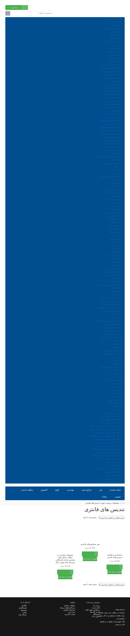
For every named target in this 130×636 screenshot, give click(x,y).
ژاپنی (114, 252)
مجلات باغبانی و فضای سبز (105, 432)
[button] (114, 574)
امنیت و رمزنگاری (109, 301)
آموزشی (115, 387)
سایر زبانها (112, 255)
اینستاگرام (23, 608)
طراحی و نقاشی (110, 29)
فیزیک (114, 173)
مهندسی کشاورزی (109, 127)
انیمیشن (113, 35)
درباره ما (96, 606)
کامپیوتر (115, 258)
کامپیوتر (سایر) (110, 334)
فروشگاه (96, 614)
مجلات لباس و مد (109, 416)
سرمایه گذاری (113, 380)
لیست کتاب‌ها (95, 612)
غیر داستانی (114, 403)
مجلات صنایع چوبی (109, 413)
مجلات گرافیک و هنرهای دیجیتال (103, 426)
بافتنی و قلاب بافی (109, 65)
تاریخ (115, 196)
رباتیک (114, 111)
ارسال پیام (23, 615)
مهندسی (115, 81)
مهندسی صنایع (110, 117)
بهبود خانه (115, 357)
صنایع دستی (114, 52)
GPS (114, 160)
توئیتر (25, 612)
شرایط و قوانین (69, 610)
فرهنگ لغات (111, 219)
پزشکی (113, 186)
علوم (116, 166)
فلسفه (114, 209)
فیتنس (116, 347)
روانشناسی (112, 216)
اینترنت (116, 383)
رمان (116, 393)
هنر (117, 22)
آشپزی (116, 360)
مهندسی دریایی (110, 140)
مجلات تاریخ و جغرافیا (107, 469)
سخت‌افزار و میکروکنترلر (106, 321)
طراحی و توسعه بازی (108, 285)
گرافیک (113, 32)
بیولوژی (113, 183)
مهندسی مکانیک (110, 91)
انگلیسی (113, 229)
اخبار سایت (96, 608)
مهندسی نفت (111, 124)
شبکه (114, 295)
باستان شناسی (110, 199)
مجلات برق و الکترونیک (107, 452)
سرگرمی (115, 390)
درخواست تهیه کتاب (92, 610)
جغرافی (113, 193)
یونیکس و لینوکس (109, 311)
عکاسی (113, 25)
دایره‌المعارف (113, 373)
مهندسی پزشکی (110, 101)
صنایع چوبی (112, 55)
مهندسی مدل (111, 147)
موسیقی (113, 38)
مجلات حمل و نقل (109, 459)
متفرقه (115, 406)
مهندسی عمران (110, 88)
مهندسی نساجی (110, 143)
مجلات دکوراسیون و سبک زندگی (103, 429)
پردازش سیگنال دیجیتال (107, 157)
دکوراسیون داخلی (111, 354)
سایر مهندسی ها (110, 163)
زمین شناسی (111, 190)
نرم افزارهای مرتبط (67, 608)
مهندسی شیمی (110, 104)
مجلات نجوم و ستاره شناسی (105, 442)
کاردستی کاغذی (110, 71)
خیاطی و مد (112, 61)
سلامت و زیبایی (112, 350)
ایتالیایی (113, 242)
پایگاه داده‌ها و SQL (109, 298)
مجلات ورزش (111, 472)
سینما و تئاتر (111, 42)
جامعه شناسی (111, 212)
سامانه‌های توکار (110, 324)
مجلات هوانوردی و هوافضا (106, 439)
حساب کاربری (70, 614)
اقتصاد (114, 203)
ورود (18, 2)
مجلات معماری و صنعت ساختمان (102, 436)
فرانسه (113, 232)
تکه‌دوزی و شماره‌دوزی (107, 68)
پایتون (114, 278)
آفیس (114, 265)
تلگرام (25, 606)
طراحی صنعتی (110, 107)
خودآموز (115, 364)
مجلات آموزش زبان (108, 479)
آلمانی (114, 235)
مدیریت (115, 377)
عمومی (113, 222)
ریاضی (114, 170)
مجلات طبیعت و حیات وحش (105, 482)
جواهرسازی (112, 58)
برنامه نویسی (111, 275)
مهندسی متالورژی (109, 134)
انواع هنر (113, 48)
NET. (114, 288)
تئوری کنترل (111, 150)
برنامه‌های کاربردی (109, 327)
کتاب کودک (114, 396)
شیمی (114, 180)
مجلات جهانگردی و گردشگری (104, 449)
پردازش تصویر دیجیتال (107, 308)
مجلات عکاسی (110, 423)
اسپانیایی (113, 239)
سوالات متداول (69, 606)
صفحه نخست (113, 19)
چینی (114, 249)
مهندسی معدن (110, 137)
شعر (115, 45)
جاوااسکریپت (111, 272)
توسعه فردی (113, 400)
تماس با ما (96, 616)
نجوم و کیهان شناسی (108, 176)
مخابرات (113, 153)
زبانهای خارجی (112, 226)
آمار (115, 206)
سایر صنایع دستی (109, 78)
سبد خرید (71, 612)
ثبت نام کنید (9, 2)
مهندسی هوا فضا (110, 97)
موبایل (114, 318)
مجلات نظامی (111, 462)
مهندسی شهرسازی (108, 120)
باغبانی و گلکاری (112, 337)
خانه (123, 503)
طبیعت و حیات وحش (110, 367)
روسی (114, 245)
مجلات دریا (112, 465)
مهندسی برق (111, 94)
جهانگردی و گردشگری (109, 341)
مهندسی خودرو (110, 114)
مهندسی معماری (109, 84)
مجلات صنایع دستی (108, 419)
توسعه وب (112, 281)
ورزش (116, 344)
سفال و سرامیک (110, 75)
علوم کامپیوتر (111, 331)
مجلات (116, 410)
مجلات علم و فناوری (108, 446)
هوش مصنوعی (110, 304)
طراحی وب (112, 268)
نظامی (116, 370)
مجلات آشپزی (111, 475)
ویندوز (114, 291)
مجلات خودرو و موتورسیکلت (104, 455)
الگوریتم (113, 314)
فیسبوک (24, 610)
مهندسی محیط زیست (107, 130)
